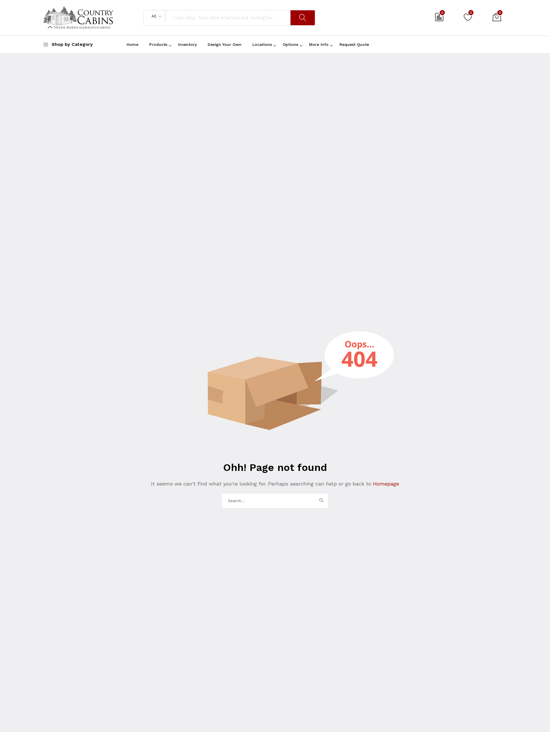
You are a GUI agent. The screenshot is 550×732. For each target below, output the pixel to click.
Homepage (385, 484)
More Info (319, 44)
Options (290, 44)
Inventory (187, 44)
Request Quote (354, 44)
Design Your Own (224, 44)
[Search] (302, 17)
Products (158, 44)
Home (132, 44)
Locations (262, 44)
